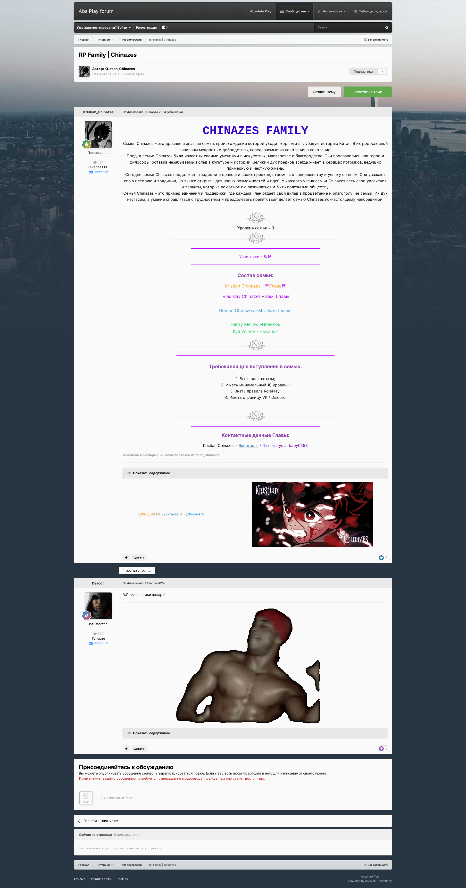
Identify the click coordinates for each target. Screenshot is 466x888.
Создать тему (324, 92)
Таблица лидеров (372, 11)
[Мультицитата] (126, 557)
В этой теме (366, 27)
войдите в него (260, 773)
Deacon (98, 583)
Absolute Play (260, 11)
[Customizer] (164, 27)
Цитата (138, 557)
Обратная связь (101, 879)
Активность (332, 11)
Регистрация (146, 27)
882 (100, 634)
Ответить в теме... (120, 798)
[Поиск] (387, 27)
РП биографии (132, 74)
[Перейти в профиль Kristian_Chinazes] (84, 71)
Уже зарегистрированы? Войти (103, 27)
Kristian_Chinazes (120, 69)
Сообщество (295, 11)
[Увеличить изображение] (255, 217)
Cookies (122, 879)
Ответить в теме (368, 92)
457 (100, 162)
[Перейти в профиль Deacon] (98, 605)
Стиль (78, 879)
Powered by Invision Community (370, 881)
